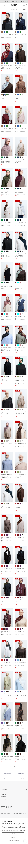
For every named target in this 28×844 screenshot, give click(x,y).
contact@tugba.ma (6, 799)
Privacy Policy (21, 830)
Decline (13, 837)
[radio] (2, 32)
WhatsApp (3, 796)
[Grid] (24, 9)
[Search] (4, 4)
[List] (26, 9)
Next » (17, 767)
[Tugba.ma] (14, 5)
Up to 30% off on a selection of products (14, 1)
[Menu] (1, 4)
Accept (13, 833)
